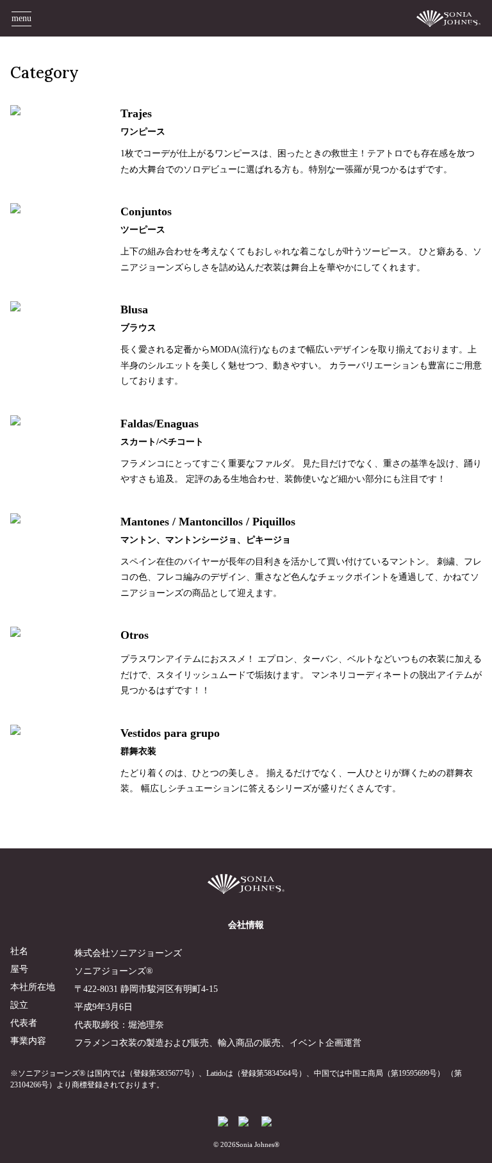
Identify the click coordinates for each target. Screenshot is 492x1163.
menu (21, 18)
